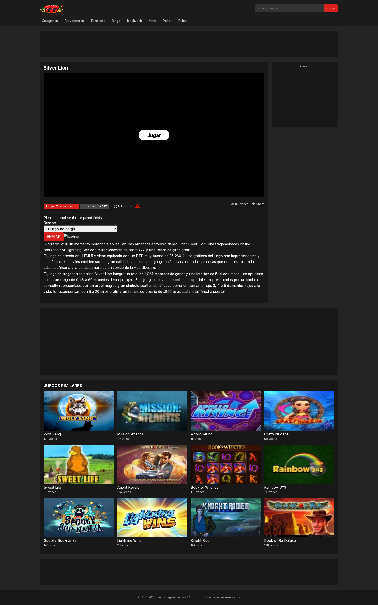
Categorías (50, 21)
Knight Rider (201, 540)
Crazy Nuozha (276, 434)
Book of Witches (204, 487)
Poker (167, 21)
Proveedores (74, 21)
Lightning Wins (129, 540)
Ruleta (182, 21)
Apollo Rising (201, 434)
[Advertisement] (189, 44)
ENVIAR (53, 236)
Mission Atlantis (130, 434)
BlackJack (134, 21)
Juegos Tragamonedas (61, 206)
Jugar (154, 135)
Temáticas (98, 21)
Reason (50, 223)
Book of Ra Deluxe (280, 540)
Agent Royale (128, 487)
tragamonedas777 (94, 206)
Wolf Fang (52, 434)
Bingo (116, 21)
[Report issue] (137, 206)
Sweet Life (52, 487)
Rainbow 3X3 (275, 487)
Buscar (331, 8)
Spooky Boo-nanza (60, 540)
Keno (152, 21)
